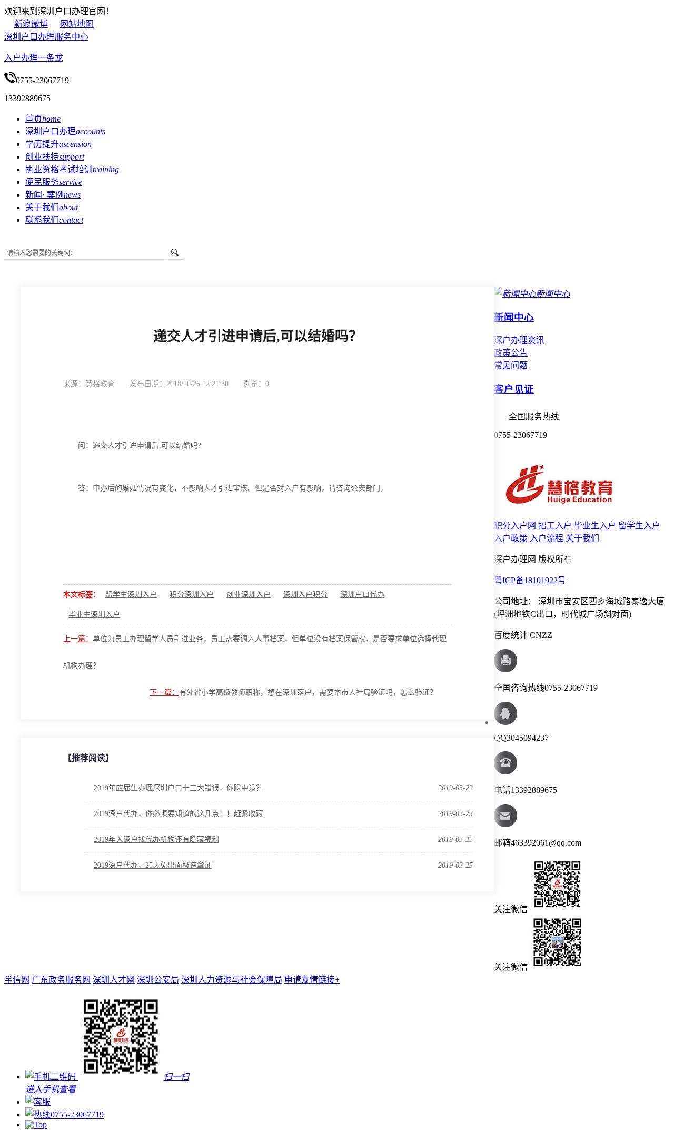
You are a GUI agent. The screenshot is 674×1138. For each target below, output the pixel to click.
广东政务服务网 (61, 979)
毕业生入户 (595, 525)
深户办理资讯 (519, 340)
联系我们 (54, 219)
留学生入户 (639, 525)
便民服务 (53, 182)
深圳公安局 (158, 979)
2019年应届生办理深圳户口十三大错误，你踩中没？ (178, 788)
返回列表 (435, 383)
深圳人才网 (114, 979)
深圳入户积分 (305, 595)
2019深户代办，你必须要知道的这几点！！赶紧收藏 (178, 814)
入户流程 (546, 538)
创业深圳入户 (248, 595)
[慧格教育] (561, 507)
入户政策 (511, 538)
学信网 (16, 979)
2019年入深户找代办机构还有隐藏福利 (156, 839)
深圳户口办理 (65, 131)
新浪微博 (31, 23)
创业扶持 (54, 156)
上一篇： (78, 639)
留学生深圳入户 (131, 595)
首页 (43, 118)
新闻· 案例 (53, 194)
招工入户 (555, 525)
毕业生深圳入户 (94, 615)
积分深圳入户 (192, 595)
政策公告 (511, 352)
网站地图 (77, 23)
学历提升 (58, 144)
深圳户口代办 (362, 595)
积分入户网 (515, 525)
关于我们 (51, 207)
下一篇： (164, 692)
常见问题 (511, 365)
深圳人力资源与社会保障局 (231, 979)
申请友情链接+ (312, 979)
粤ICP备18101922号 (530, 580)
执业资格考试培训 (72, 169)
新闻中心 (514, 317)
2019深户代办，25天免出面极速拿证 (153, 865)
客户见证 (514, 389)
